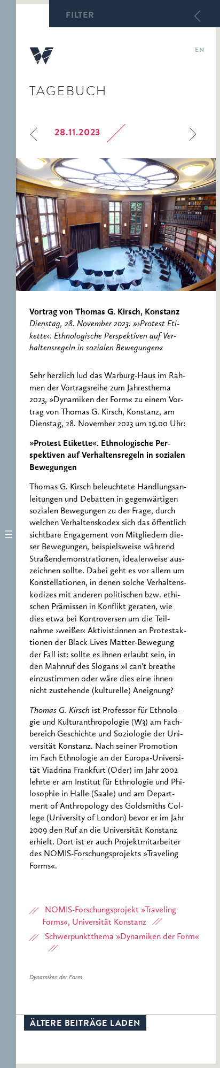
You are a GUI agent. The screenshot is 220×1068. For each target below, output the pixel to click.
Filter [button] (80, 16)
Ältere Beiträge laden (85, 1024)
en (199, 51)
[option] (116, 224)
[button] (8, 534)
